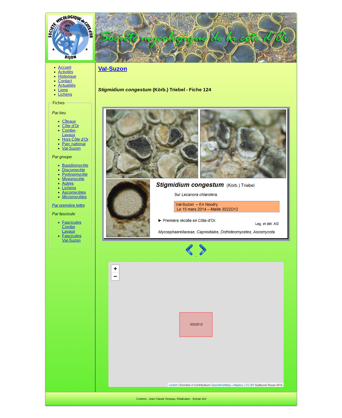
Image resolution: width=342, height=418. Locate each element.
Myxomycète (73, 179)
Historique (67, 76)
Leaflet (173, 385)
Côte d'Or (70, 126)
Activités (65, 72)
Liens (63, 90)
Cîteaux (69, 121)
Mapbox (238, 385)
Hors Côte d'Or (75, 139)
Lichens (65, 94)
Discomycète (73, 170)
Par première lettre (68, 205)
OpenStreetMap (221, 385)
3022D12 (191, 323)
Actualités (67, 85)
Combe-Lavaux (69, 132)
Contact (65, 81)
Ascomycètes (74, 192)
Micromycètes (74, 197)
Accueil (64, 67)
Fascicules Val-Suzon (71, 238)
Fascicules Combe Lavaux (71, 227)
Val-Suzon (71, 148)
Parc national (74, 144)
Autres (68, 183)
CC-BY (250, 385)
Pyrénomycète (75, 174)
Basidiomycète (75, 165)
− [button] (115, 276)
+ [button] (115, 269)
